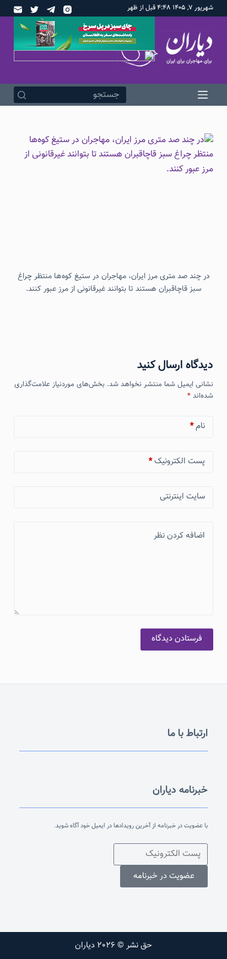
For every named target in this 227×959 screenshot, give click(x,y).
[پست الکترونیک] (18, 10)
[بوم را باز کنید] (203, 95)
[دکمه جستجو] (22, 94)
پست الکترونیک (177, 461)
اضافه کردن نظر (179, 535)
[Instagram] (67, 10)
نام (197, 426)
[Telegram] (51, 10)
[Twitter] (34, 10)
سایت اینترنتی (182, 496)
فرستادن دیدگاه (177, 638)
